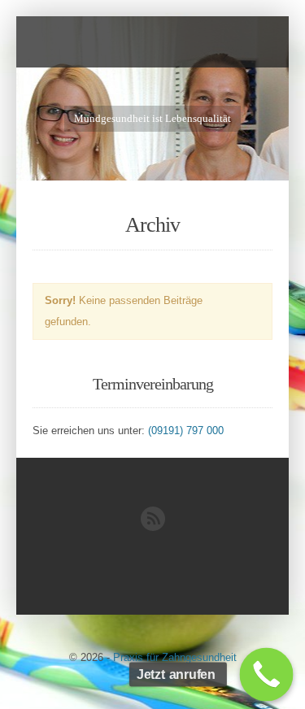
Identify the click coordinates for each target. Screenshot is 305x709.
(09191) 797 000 (186, 430)
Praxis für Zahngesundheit (175, 657)
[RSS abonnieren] (153, 527)
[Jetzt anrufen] (267, 675)
